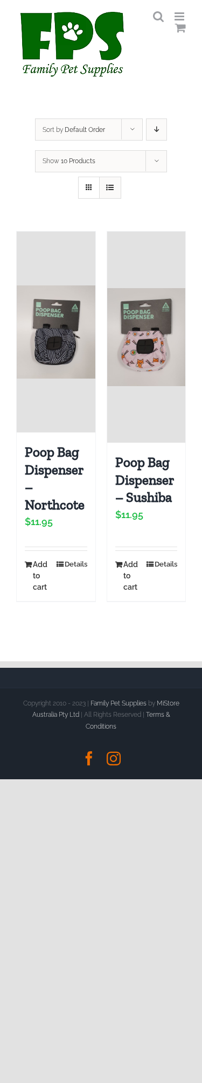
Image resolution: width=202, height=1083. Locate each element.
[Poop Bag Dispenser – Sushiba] (146, 337)
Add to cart (40, 575)
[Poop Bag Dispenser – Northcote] (56, 332)
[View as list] (110, 187)
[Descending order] (156, 129)
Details (76, 564)
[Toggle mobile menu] (180, 16)
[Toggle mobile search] (158, 16)
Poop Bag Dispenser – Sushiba (145, 479)
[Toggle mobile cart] (180, 27)
